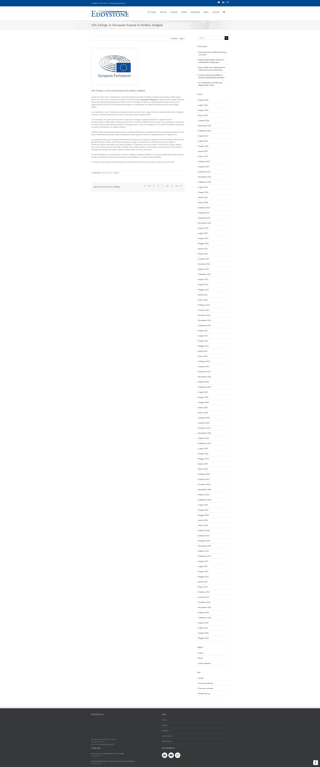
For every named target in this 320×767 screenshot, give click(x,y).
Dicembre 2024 (204, 172)
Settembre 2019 (205, 443)
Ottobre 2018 (204, 495)
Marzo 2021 (203, 356)
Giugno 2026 (203, 110)
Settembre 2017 (205, 556)
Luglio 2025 (203, 141)
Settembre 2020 (205, 387)
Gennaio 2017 (204, 597)
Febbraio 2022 (204, 305)
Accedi (201, 678)
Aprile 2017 (203, 582)
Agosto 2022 (203, 279)
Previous (174, 38)
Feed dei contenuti (206, 683)
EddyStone (96, 173)
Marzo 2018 (203, 525)
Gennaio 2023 (204, 259)
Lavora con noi (167, 736)
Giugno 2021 (203, 341)
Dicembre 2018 (204, 484)
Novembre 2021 (205, 320)
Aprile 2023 (203, 249)
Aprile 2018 (203, 520)
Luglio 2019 (203, 448)
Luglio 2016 (203, 628)
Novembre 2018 (205, 489)
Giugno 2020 (203, 397)
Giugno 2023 (203, 238)
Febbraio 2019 (204, 474)
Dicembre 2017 (204, 541)
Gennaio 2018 (204, 535)
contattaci (165, 731)
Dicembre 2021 (204, 315)
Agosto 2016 (203, 623)
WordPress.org (204, 693)
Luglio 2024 (203, 187)
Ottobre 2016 (204, 612)
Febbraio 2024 (204, 207)
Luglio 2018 (203, 505)
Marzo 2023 (203, 254)
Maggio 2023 (204, 243)
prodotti (164, 725)
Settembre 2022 (205, 274)
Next (181, 38)
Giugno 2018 (203, 510)
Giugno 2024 (203, 192)
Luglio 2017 (203, 566)
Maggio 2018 (204, 515)
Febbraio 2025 (204, 161)
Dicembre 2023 (204, 218)
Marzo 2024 (203, 202)
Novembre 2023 (205, 223)
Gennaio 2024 (204, 213)
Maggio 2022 (204, 289)
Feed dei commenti (206, 688)
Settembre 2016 (205, 617)
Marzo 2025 (203, 156)
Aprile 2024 (203, 197)
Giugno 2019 (203, 453)
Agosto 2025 (203, 136)
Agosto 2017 (203, 561)
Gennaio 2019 (204, 479)
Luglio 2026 (203, 105)
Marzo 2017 (203, 587)
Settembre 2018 (205, 500)
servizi (164, 720)
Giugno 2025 (203, 146)
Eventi (201, 653)
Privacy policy (166, 741)
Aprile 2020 (203, 407)
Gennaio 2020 (204, 423)
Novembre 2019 (205, 433)
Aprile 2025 (203, 151)
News (116, 173)
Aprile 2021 (203, 351)
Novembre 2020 (205, 377)
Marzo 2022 (203, 300)
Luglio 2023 (203, 233)
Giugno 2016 (203, 633)
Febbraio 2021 (204, 361)
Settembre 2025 (205, 131)
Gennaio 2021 (204, 366)
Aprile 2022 (203, 295)
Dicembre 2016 (204, 602)
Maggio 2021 (204, 346)
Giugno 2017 (203, 571)
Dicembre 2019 (204, 428)
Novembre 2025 (205, 125)
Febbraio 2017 (204, 592)
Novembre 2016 (205, 607)
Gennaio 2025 (204, 167)
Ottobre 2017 (204, 551)
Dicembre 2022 (204, 264)
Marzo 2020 (203, 413)
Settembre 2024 (205, 182)
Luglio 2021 (203, 336)
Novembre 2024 (205, 177)
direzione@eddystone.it (117, 3)
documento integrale (149, 99)
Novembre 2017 (205, 546)
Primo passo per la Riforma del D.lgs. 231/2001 (107, 753)
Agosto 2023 (203, 228)
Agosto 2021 (203, 331)
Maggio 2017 (204, 577)
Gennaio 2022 (204, 310)
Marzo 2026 (203, 115)
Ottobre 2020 (204, 382)
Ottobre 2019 (204, 438)
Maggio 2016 (204, 638)
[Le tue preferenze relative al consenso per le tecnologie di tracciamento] (315, 762)
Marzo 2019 (203, 469)
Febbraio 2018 (204, 530)
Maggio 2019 (204, 459)
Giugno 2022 (203, 284)
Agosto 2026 (203, 100)
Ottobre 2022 (204, 269)
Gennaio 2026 (204, 120)
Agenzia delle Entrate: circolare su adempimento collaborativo (113, 761)
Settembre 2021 (205, 325)
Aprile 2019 (203, 464)
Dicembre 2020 (204, 371)
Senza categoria (205, 663)
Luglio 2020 (203, 392)
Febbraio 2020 (204, 418)
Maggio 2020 (204, 402)
